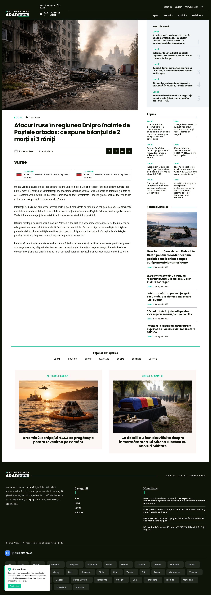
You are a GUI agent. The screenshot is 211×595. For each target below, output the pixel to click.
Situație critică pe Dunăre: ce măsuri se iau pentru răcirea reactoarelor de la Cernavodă (158, 188)
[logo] (21, 14)
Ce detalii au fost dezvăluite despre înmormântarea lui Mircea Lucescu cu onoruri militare (152, 442)
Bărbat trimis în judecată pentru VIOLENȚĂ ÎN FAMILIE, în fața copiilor (173, 84)
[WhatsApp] (116, 151)
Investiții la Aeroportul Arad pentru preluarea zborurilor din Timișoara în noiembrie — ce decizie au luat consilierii (185, 190)
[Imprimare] (122, 151)
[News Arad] (16, 151)
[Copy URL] (129, 151)
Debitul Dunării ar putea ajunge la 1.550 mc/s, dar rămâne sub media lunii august (172, 71)
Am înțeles (14, 586)
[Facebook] (109, 151)
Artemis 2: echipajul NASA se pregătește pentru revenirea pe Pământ (58, 440)
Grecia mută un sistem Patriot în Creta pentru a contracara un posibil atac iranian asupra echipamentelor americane (171, 39)
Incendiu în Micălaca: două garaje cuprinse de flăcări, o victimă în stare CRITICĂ (172, 98)
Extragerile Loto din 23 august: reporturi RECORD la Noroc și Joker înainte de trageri (172, 55)
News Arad (28, 151)
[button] (202, 7)
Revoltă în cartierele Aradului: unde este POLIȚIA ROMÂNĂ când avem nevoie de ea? (185, 170)
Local (18, 117)
